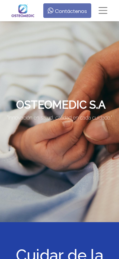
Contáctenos (70, 10)
